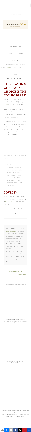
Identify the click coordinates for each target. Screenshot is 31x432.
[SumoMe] (29, 430)
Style (15, 74)
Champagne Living (15, 24)
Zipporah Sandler (11, 231)
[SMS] (6, 430)
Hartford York (9, 201)
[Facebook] (15, 430)
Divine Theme (17, 414)
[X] (20, 430)
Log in (23, 416)
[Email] (11, 430)
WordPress (17, 416)
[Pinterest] (24, 430)
